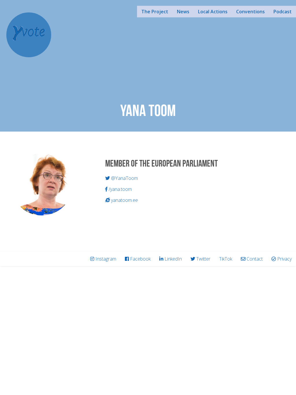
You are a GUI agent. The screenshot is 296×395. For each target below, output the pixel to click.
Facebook (140, 259)
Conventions (250, 11)
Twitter (203, 259)
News (183, 11)
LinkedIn (173, 259)
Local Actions (212, 11)
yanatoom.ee (124, 200)
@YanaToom (124, 178)
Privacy (284, 259)
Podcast (282, 11)
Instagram (105, 259)
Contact (255, 259)
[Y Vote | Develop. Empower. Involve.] (29, 34)
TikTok (225, 259)
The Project (154, 11)
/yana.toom (120, 189)
